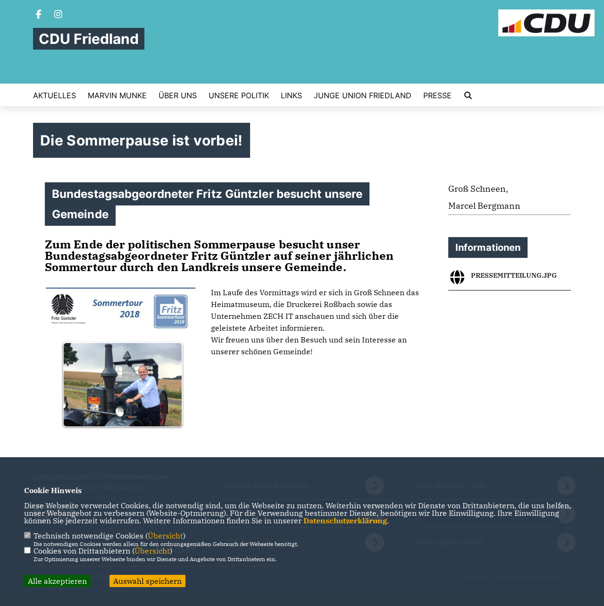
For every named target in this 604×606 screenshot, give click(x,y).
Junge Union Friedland (362, 95)
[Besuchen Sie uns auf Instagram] (58, 15)
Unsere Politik (239, 95)
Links (291, 95)
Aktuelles (54, 95)
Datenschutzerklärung (345, 520)
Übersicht (165, 535)
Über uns (178, 95)
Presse (437, 95)
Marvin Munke (117, 95)
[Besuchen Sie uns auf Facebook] (38, 15)
